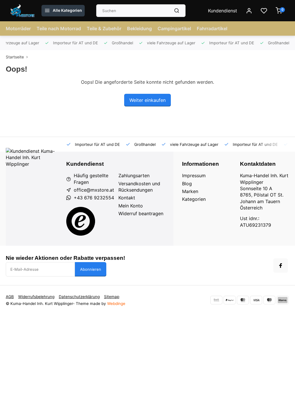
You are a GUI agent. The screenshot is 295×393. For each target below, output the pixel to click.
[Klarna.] (283, 300)
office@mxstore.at (94, 190)
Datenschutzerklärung (79, 296)
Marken (190, 191)
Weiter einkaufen (147, 100)
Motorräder (18, 28)
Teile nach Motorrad (59, 28)
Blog (187, 183)
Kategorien (194, 199)
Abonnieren (90, 269)
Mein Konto (130, 206)
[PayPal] (230, 300)
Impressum (194, 175)
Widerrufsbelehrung (36, 296)
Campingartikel (174, 28)
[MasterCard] (243, 300)
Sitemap (111, 296)
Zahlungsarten (134, 175)
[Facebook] (280, 265)
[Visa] (256, 300)
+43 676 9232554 (94, 198)
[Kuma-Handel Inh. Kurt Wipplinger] (23, 10)
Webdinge (116, 303)
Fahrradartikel (212, 28)
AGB (10, 296)
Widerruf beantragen (140, 213)
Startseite (15, 57)
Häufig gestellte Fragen (91, 179)
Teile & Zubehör (104, 28)
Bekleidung (139, 28)
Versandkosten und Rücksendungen (139, 187)
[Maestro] (269, 300)
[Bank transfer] (216, 300)
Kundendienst (222, 11)
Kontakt (126, 198)
